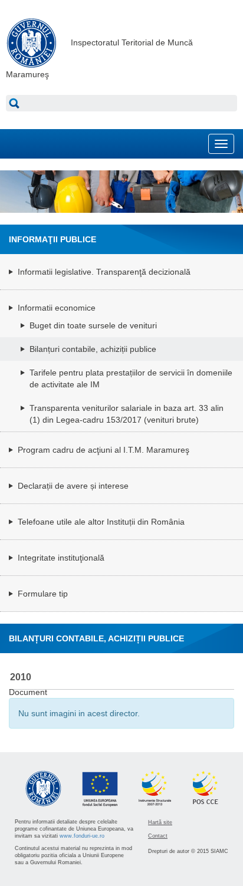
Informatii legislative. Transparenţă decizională (104, 271)
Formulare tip (43, 593)
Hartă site (160, 822)
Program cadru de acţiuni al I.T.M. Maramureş (103, 449)
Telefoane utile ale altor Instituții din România (101, 521)
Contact (158, 836)
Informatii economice (57, 307)
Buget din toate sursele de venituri (93, 325)
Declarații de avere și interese (73, 485)
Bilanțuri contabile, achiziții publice (92, 349)
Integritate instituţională (61, 557)
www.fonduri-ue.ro (82, 836)
